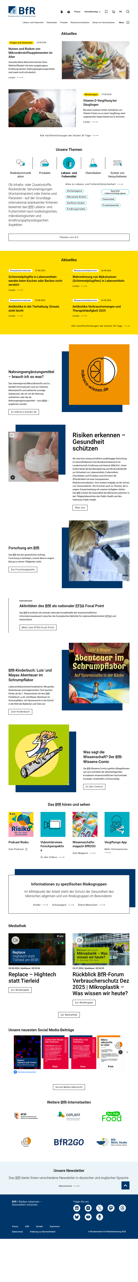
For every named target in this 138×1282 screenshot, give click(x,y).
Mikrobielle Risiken (76, 197)
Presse (77, 12)
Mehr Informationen (116, 849)
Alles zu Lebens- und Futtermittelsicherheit (90, 184)
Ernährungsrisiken (76, 209)
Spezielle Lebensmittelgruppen (115, 192)
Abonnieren (65, 1186)
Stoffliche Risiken (76, 203)
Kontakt (39, 1226)
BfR (31, 207)
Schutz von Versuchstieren (103, 22)
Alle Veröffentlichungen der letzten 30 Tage (65, 135)
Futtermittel (108, 199)
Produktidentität (111, 205)
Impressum (55, 1226)
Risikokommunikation (80, 22)
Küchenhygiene (74, 191)
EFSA (79, 606)
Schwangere (59, 905)
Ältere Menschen (88, 905)
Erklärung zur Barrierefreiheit (42, 1232)
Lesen (11, 77)
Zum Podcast (16, 849)
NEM (44, 400)
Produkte (64, 22)
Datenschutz (17, 1232)
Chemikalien (51, 22)
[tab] (20, 167)
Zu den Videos (49, 857)
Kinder (37, 905)
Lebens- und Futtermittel (33, 22)
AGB (27, 1226)
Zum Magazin (80, 853)
